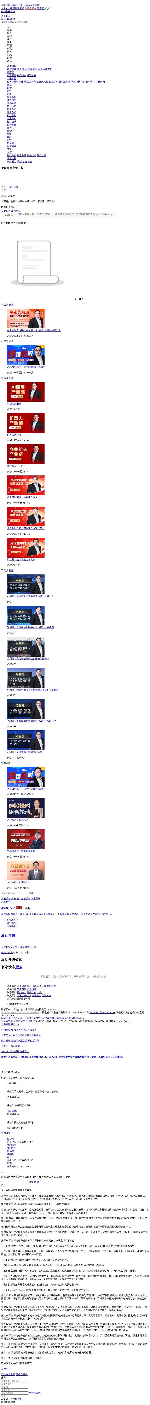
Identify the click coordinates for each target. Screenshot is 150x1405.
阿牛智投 (11, 158)
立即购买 (6, 211)
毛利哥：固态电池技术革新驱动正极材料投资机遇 (33, 690)
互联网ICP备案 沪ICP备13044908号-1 (20, 1012)
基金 (30, 161)
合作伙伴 (41, 986)
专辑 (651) (12, 926)
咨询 (9, 1163)
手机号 (4, 1387)
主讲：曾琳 (7, 952)
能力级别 (11, 100)
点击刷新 (12, 1111)
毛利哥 (5, 908)
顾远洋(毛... (15, 187)
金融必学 (53, 81)
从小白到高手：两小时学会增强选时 (26, 367)
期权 (9, 137)
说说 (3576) (12, 919)
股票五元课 (64, 81)
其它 (9, 149)
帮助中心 (21, 992)
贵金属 (10, 143)
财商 (9, 94)
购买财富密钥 (17, 8)
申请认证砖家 (24, 995)
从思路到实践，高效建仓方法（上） (26, 497)
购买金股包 (30, 8)
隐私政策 (51, 986)
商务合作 (31, 992)
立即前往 (6, 1369)
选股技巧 (11, 106)
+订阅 (26, 908)
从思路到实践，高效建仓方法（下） (26, 528)
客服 (9, 1157)
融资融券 (11, 146)
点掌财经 (11, 66)
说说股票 (11, 75)
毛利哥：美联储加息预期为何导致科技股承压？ (31, 721)
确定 (31, 1182)
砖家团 (10, 72)
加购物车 (16, 211)
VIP (12, 908)
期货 (9, 131)
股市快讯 (37, 69)
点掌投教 (31, 989)
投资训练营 (42, 81)
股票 (19, 161)
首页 (9, 81)
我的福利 (11, 1148)
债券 (9, 128)
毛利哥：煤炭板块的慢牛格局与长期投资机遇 (30, 627)
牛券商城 (100, 81)
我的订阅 (16, 898)
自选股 (10, 1151)
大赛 (9, 152)
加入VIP (5, 8)
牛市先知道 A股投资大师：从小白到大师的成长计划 (34, 330)
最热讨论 (31, 155)
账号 (3, 1377)
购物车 (10, 1154)
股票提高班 (30, 81)
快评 (9, 91)
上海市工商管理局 (10, 1046)
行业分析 (11, 115)
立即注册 (17, 1399)
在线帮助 (47, 69)
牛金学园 (11, 78)
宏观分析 (11, 118)
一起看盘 (11, 161)
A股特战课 (17, 81)
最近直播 (8, 935)
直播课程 (25, 898)
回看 (19, 69)
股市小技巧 (77, 81)
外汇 (9, 134)
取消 (36, 1182)
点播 (30, 69)
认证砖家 (31, 75)
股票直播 (11, 69)
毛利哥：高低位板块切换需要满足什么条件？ (30, 596)
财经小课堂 (89, 81)
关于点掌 (21, 986)
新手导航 (35, 898)
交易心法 (11, 103)
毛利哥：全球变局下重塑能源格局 (24, 752)
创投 (9, 140)
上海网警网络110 (10, 1024)
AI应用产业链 (14, 403)
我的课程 (6, 898)
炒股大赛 (41, 155)
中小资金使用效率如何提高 (21, 851)
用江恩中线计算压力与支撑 (21, 559)
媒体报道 (31, 986)
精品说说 (21, 75)
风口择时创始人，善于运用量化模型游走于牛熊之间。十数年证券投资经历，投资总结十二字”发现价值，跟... (57, 914)
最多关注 (21, 155)
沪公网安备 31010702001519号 (16, 1021)
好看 (9, 88)
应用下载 (21, 989)
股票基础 (11, 97)
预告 (24, 69)
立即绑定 (6, 1133)
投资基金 (11, 124)
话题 (9, 84)
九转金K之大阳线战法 (18, 882)
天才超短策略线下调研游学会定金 (18, 947)
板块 (24, 161)
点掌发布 (46, 995)
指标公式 (11, 121)
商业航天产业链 (15, 466)
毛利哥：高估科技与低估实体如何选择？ (28, 658)
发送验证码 (35, 1393)
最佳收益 (11, 155)
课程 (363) (12, 922)
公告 (39, 992)
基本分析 (11, 112)
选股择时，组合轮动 (17, 820)
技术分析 (11, 109)
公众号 (10, 1138)
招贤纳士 (36, 995)
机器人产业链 (14, 435)
